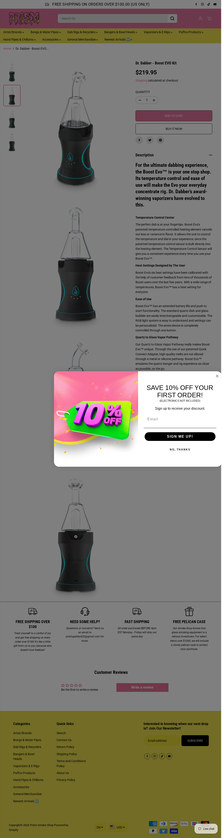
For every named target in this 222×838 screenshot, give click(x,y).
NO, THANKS (178, 449)
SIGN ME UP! (178, 436)
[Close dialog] (215, 376)
